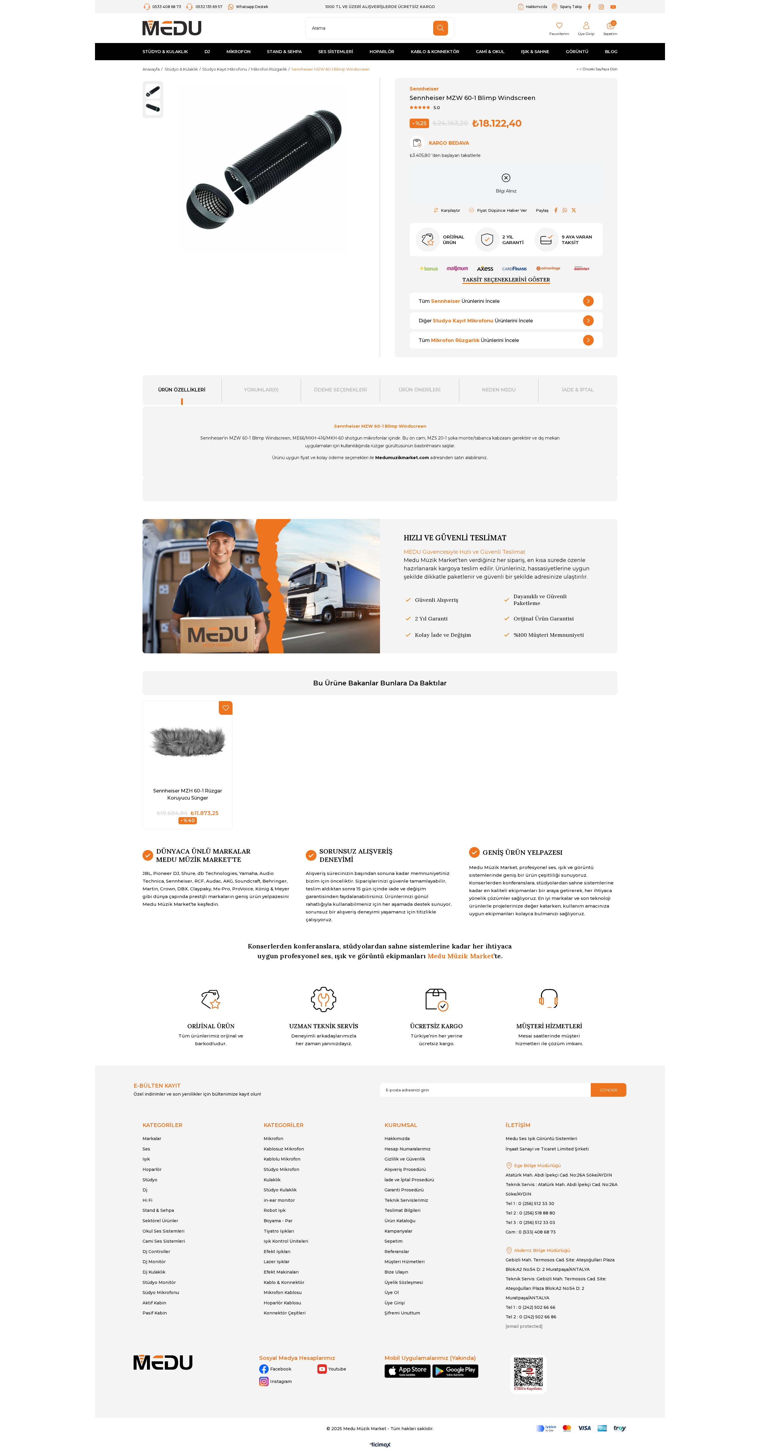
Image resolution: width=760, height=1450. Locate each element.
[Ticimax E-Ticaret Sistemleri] (380, 1445)
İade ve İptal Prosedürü (409, 1179)
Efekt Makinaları (281, 1272)
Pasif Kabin (154, 1313)
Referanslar (396, 1251)
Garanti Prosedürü (404, 1190)
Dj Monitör (154, 1261)
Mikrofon (273, 1138)
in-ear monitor (279, 1200)
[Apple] (407, 1371)
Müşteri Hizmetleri (404, 1261)
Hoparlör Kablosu (282, 1303)
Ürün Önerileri (420, 390)
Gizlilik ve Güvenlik (404, 1159)
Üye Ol (391, 1292)
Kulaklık (272, 1179)
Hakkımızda (536, 6)
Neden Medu (499, 390)
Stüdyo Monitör (159, 1282)
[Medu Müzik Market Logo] (163, 1362)
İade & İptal (578, 390)
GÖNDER (609, 1090)
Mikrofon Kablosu (283, 1292)
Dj (144, 1190)
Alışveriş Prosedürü (405, 1169)
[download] (528, 1374)
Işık (146, 1159)
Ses (146, 1149)
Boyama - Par (278, 1220)
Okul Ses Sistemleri (163, 1231)
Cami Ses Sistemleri (163, 1241)
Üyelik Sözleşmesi (403, 1282)
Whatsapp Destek (252, 6)
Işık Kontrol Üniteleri (286, 1241)
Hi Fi (147, 1200)
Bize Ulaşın (396, 1272)
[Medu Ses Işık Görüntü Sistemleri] (171, 28)
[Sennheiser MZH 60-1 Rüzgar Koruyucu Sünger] (188, 742)
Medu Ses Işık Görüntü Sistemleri (541, 1138)
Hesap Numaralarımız (407, 1149)
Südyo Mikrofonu (160, 1292)
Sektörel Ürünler (160, 1220)
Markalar (151, 1138)
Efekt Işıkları (277, 1251)
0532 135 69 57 (209, 6)
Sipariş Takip (571, 6)
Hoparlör (152, 1169)
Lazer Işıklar (276, 1261)
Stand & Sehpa (158, 1210)
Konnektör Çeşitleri (284, 1313)
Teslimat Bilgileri (402, 1210)
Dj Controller (156, 1251)
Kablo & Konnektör (284, 1282)
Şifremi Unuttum (402, 1313)
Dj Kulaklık (153, 1272)
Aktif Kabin (154, 1303)
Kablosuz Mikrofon (284, 1149)
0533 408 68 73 (167, 6)
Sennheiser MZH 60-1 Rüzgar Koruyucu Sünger (187, 794)
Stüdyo (149, 1179)
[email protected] (524, 1326)
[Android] (455, 1371)
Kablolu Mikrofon (282, 1159)
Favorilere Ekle (225, 708)
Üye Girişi (394, 1303)
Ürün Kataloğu (399, 1220)
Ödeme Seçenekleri (340, 390)
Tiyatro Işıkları (279, 1231)
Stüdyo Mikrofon (281, 1169)
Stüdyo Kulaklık (280, 1190)
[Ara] (440, 28)
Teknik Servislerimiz (406, 1200)
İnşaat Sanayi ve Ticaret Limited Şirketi (547, 1149)
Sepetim (393, 1241)
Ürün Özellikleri (181, 390)
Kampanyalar (398, 1231)
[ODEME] (581, 1428)
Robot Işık (275, 1210)
